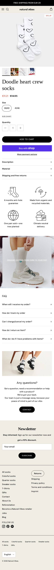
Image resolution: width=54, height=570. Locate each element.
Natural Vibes (13, 561)
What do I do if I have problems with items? (22, 339)
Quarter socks (8, 480)
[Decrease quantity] (5, 128)
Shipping (35, 479)
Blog (4, 517)
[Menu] (3, 9)
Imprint (34, 491)
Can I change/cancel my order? (17, 321)
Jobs (4, 513)
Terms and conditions (41, 487)
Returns (37, 473)
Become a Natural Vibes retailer (17, 509)
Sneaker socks (9, 484)
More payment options (27, 154)
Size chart (6, 116)
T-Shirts (6, 488)
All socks (6, 472)
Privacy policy (38, 483)
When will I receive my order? (16, 304)
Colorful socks (9, 476)
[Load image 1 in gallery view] (27, 40)
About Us (6, 500)
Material (6, 168)
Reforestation (8, 505)
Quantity (6, 122)
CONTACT (27, 410)
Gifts (4, 492)
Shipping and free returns (14, 175)
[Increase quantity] (20, 128)
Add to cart (27, 139)
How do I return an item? (14, 330)
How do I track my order (13, 313)
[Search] (9, 9)
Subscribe (27, 455)
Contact (6, 496)
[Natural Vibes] (27, 9)
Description (7, 162)
